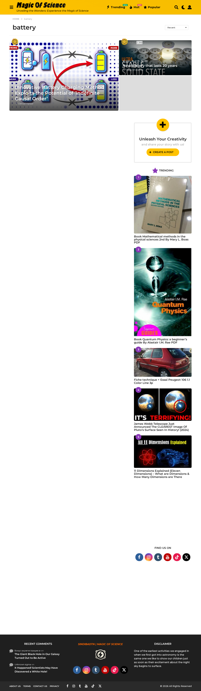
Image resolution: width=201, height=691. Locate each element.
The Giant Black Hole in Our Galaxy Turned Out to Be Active (37, 656)
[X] (186, 557)
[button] (11, 7)
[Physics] (15, 42)
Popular (154, 7)
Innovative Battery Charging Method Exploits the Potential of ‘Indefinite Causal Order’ (59, 93)
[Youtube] (167, 557)
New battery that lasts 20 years (150, 66)
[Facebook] (139, 557)
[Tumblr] (158, 557)
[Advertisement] (163, 514)
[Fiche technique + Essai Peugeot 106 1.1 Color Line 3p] (163, 362)
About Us (15, 686)
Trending (118, 6)
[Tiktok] (177, 557)
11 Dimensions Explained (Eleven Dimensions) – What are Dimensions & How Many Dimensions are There (161, 474)
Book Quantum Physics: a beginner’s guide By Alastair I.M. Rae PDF (160, 341)
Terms (27, 686)
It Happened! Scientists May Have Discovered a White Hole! (36, 669)
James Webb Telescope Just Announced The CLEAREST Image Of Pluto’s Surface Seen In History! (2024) (161, 427)
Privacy (54, 686)
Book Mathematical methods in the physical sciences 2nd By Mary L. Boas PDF (161, 239)
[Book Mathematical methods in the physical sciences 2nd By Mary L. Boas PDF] (163, 205)
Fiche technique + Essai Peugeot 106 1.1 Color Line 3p (162, 381)
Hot (137, 6)
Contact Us (40, 686)
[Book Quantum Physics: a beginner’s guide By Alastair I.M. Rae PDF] (163, 292)
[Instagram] (149, 557)
